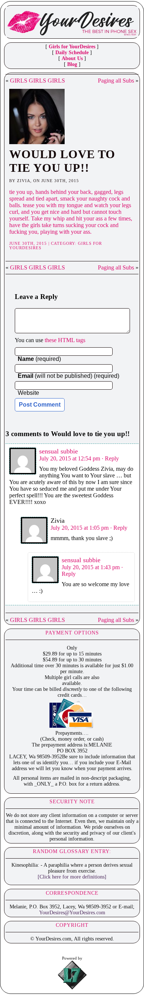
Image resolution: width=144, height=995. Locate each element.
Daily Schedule (72, 52)
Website (28, 393)
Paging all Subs (116, 80)
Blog (72, 64)
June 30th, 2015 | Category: (43, 243)
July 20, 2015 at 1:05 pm (80, 528)
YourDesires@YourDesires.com (72, 912)
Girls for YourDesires (72, 46)
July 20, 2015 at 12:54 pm (69, 458)
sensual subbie (58, 451)
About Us (72, 58)
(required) (39, 359)
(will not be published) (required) (68, 376)
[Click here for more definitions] (72, 877)
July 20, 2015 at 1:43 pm (91, 567)
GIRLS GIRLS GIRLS (37, 80)
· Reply (110, 458)
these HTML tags (65, 340)
